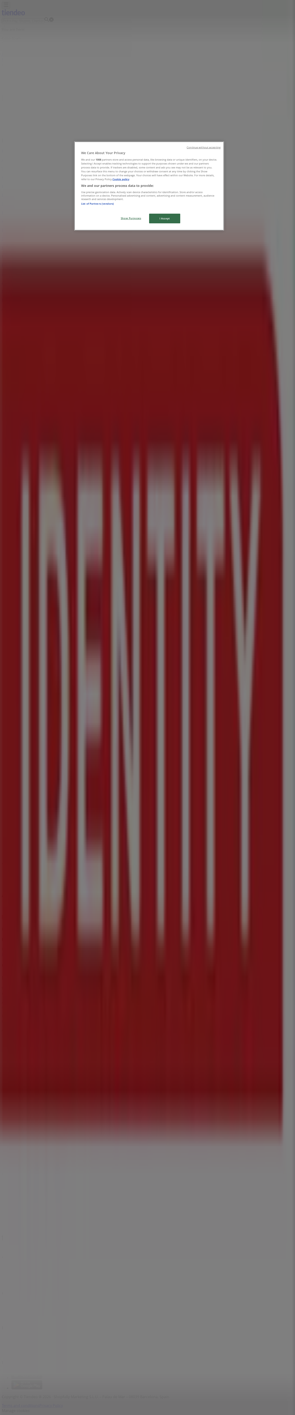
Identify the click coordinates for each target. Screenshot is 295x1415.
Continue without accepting (204, 147)
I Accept (164, 218)
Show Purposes (131, 218)
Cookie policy (120, 179)
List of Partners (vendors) (97, 203)
